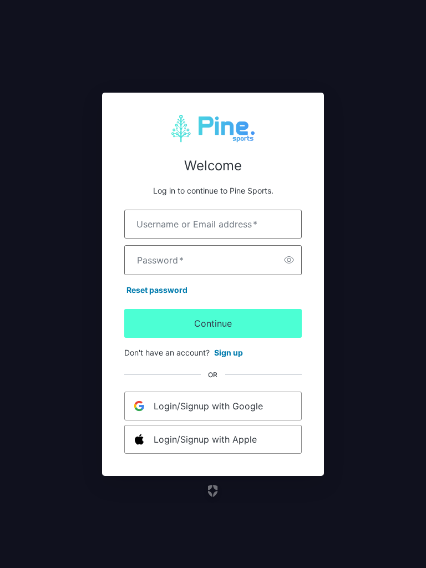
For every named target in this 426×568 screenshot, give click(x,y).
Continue (213, 323)
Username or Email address (196, 224)
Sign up (228, 352)
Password (160, 260)
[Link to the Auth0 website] (213, 491)
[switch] (289, 260)
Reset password (156, 290)
